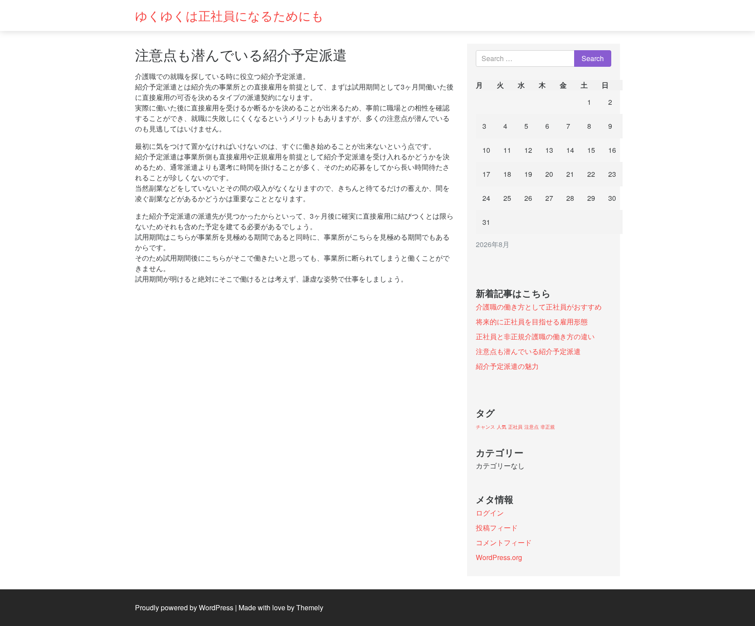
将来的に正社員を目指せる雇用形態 (532, 321)
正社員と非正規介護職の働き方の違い (535, 336)
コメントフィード (504, 542)
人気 (501, 426)
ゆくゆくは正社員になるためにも (229, 15)
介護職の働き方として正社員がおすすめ (539, 307)
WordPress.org (499, 557)
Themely (309, 607)
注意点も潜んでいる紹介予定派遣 (528, 351)
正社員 (515, 426)
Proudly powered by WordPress (184, 607)
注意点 (531, 426)
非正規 (547, 426)
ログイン (490, 513)
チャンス (485, 426)
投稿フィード (497, 528)
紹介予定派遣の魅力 (507, 366)
